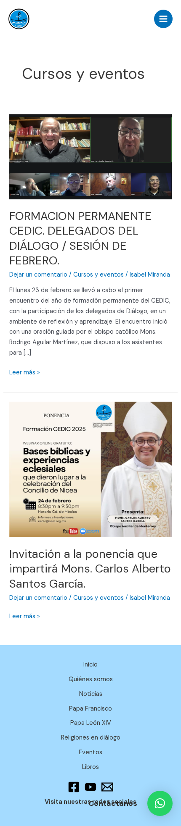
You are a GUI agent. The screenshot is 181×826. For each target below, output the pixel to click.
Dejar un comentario (38, 275)
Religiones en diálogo (90, 738)
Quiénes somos (91, 679)
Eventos (90, 752)
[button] (160, 803)
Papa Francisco (90, 709)
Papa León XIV (90, 723)
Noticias (90, 694)
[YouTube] (90, 787)
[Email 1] (107, 787)
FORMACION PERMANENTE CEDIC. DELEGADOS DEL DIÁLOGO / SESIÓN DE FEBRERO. (80, 238)
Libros (90, 767)
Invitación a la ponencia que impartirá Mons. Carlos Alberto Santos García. (90, 568)
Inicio (90, 665)
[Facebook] (74, 787)
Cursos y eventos (98, 275)
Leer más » (24, 372)
